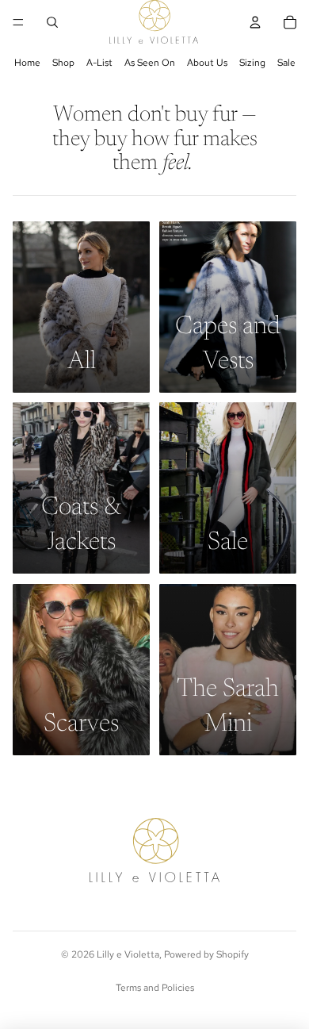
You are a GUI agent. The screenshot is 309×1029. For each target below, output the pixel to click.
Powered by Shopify (206, 954)
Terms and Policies (155, 987)
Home (27, 62)
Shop (63, 62)
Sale (286, 62)
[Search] (52, 22)
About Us (207, 62)
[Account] (255, 22)
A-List (99, 62)
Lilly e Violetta (128, 954)
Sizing (252, 62)
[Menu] (18, 22)
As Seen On (149, 62)
